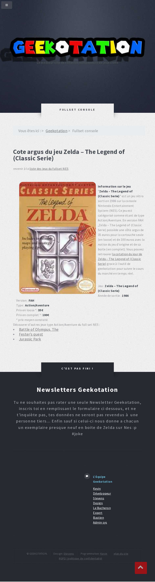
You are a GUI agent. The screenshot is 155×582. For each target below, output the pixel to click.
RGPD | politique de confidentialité (80, 558)
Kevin (103, 553)
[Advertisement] (43, 488)
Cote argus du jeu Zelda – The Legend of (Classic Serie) (69, 155)
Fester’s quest (31, 334)
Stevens (69, 553)
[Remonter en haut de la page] (141, 568)
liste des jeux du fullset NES (48, 169)
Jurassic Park (30, 339)
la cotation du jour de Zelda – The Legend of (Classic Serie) (120, 259)
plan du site (121, 553)
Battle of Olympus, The (39, 329)
